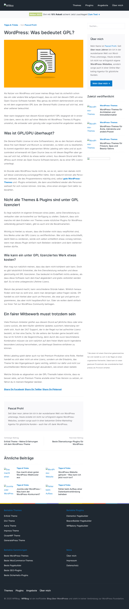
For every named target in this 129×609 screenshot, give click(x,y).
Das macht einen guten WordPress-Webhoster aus (28, 475)
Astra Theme (10, 525)
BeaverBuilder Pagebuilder (79, 521)
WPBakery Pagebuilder (77, 525)
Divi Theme (9, 521)
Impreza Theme (11, 530)
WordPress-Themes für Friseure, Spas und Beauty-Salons (111, 146)
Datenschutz (72, 565)
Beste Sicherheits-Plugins (16, 575)
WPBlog (25, 598)
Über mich (71, 555)
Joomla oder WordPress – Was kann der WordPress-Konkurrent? (29, 492)
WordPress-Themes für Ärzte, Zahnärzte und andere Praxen (111, 129)
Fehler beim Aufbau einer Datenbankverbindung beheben (70, 492)
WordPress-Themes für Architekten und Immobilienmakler (111, 112)
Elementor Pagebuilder (77, 516)
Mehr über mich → (101, 83)
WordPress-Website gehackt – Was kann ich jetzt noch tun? (69, 475)
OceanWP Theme (12, 535)
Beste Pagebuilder (12, 565)
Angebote (31, 590)
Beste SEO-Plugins (13, 570)
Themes (8, 590)
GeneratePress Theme (14, 540)
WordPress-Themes (108, 105)
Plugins (20, 590)
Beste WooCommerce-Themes (18, 560)
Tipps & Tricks (11, 25)
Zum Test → (94, 14)
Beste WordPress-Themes (16, 555)
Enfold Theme (10, 516)
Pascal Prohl (31, 25)
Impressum (72, 560)
